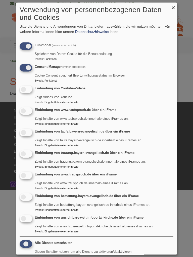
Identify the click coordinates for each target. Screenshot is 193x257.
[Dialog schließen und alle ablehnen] (173, 6)
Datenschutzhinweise (92, 32)
